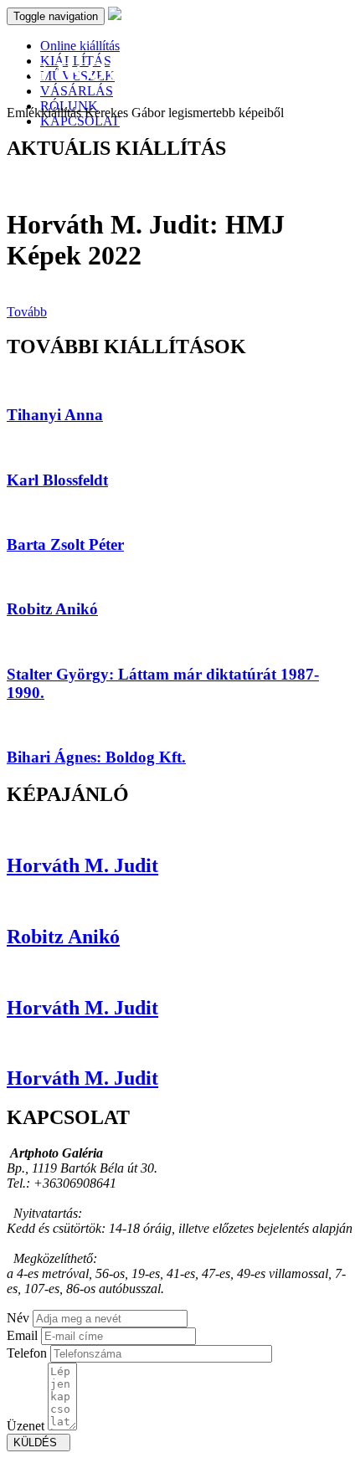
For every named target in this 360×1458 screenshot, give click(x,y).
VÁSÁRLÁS (76, 91)
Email (22, 1335)
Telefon (27, 1353)
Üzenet (25, 1426)
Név (18, 1318)
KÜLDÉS (38, 1442)
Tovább (27, 312)
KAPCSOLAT (80, 121)
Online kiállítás (80, 46)
